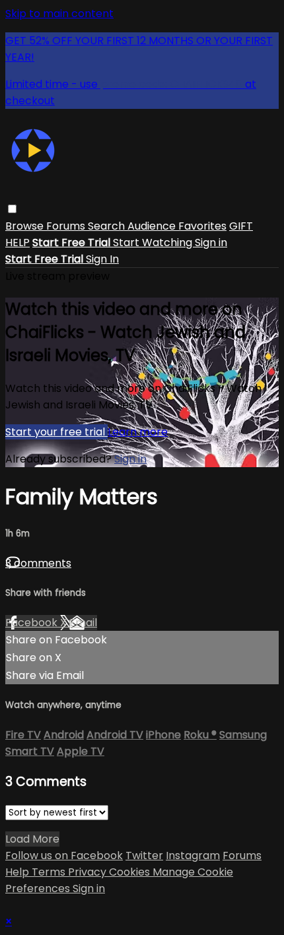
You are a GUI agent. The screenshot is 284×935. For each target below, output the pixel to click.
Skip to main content (59, 13)
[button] (12, 209)
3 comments (38, 563)
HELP (17, 242)
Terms (50, 872)
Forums (67, 226)
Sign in (211, 242)
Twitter (144, 855)
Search (107, 226)
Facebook (32, 622)
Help (18, 872)
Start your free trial (56, 431)
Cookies (131, 872)
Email (83, 622)
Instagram (193, 855)
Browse (25, 226)
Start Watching (154, 242)
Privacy (88, 872)
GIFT (241, 226)
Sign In (102, 259)
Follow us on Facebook (64, 855)
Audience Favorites (177, 226)
